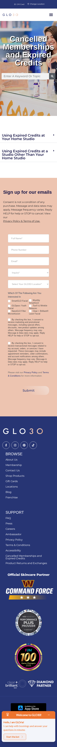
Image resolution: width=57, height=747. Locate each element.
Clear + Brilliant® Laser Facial (38, 312)
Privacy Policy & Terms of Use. (21, 221)
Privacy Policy (31, 372)
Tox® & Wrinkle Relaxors (38, 307)
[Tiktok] (33, 445)
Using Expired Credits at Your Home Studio (23, 137)
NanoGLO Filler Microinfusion (17, 312)
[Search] (52, 76)
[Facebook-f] (6, 445)
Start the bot (12, 736)
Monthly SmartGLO (34, 301)
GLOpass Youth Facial (17, 307)
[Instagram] (15, 445)
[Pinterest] (24, 445)
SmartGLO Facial (19, 301)
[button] (51, 15)
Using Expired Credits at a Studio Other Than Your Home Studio (25, 154)
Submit (29, 390)
